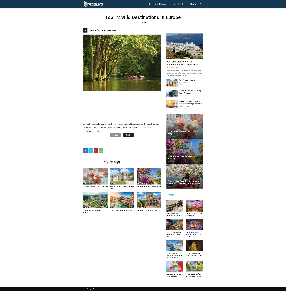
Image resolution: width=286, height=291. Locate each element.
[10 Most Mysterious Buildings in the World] (174, 206)
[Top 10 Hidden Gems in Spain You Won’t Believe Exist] (174, 224)
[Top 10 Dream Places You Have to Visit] (194, 206)
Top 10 (173, 4)
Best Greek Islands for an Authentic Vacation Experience (182, 63)
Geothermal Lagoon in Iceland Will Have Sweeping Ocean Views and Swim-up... (191, 104)
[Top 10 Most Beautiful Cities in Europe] (149, 176)
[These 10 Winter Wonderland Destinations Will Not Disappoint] (174, 245)
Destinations (160, 4)
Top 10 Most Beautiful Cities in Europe (149, 186)
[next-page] (88, 217)
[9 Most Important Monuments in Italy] (122, 200)
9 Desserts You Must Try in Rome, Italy (95, 186)
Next (128, 135)
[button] (200, 4)
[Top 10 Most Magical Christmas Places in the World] (194, 224)
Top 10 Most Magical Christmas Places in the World (193, 234)
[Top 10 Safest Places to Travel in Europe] (174, 266)
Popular (193, 4)
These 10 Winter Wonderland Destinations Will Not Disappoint (174, 255)
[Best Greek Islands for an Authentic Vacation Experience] (184, 46)
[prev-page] (84, 217)
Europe (113, 183)
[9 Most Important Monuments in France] (95, 200)
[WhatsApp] (101, 150)
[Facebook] (85, 150)
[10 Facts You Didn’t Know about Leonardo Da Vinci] (194, 245)
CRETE (168, 58)
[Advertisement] (122, 107)
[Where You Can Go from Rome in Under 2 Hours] (194, 266)
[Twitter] (90, 150)
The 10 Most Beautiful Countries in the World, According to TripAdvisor (184, 182)
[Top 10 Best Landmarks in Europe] (149, 200)
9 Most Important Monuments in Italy (122, 210)
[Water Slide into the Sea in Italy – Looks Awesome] (172, 93)
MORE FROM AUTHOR (112, 162)
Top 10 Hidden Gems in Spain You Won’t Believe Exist (174, 234)
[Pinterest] (96, 150)
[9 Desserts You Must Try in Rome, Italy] (95, 176)
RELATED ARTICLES (93, 162)
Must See (181, 4)
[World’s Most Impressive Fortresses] (172, 83)
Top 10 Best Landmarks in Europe (147, 210)
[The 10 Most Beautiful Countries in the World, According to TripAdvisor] (184, 176)
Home (150, 4)
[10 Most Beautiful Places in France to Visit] (122, 176)
